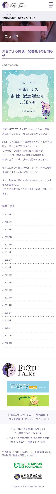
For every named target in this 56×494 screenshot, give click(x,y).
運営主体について (19, 414)
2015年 (8, 297)
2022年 (8, 244)
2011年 (8, 328)
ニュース (17, 14)
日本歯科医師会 (43, 452)
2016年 (8, 290)
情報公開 (40, 414)
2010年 (8, 335)
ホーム (5, 14)
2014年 (8, 305)
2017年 (8, 282)
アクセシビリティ (34, 419)
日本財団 (6, 455)
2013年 (8, 313)
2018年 (8, 275)
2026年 (8, 214)
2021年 (8, 252)
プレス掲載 (14, 419)
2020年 (8, 260)
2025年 (8, 222)
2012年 (8, 320)
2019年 (8, 267)
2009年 (8, 343)
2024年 (8, 229)
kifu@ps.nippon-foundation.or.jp (32, 437)
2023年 (8, 237)
